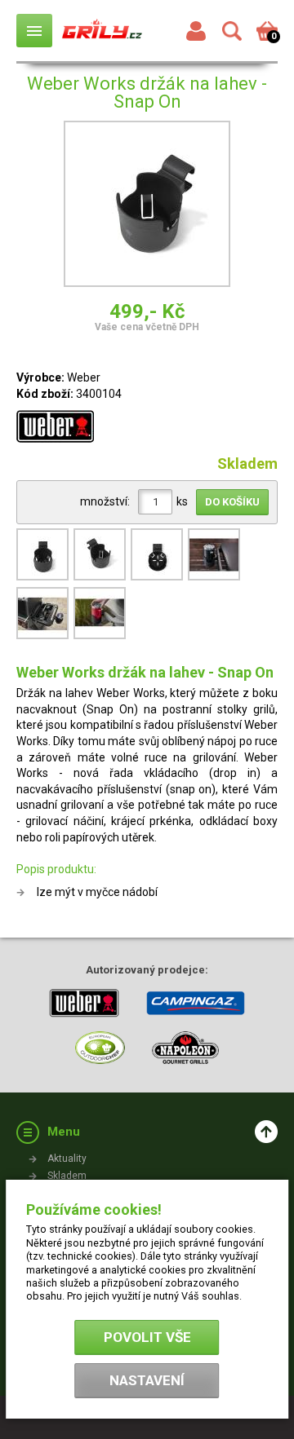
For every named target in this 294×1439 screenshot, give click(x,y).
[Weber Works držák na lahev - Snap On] (147, 206)
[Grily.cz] (102, 30)
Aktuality (67, 1158)
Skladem (67, 1175)
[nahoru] (266, 1131)
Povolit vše (147, 1337)
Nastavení (147, 1380)
